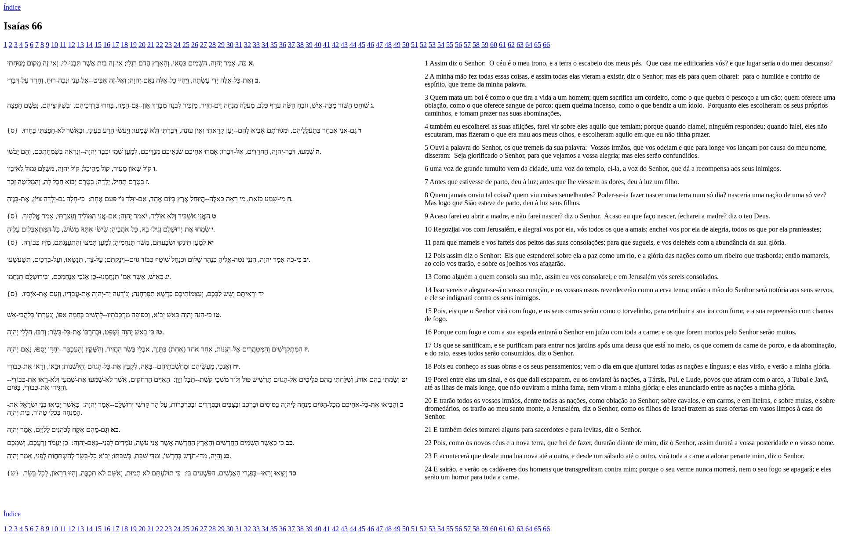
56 (458, 44)
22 (159, 44)
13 (80, 44)
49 (396, 44)
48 (388, 44)
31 (238, 44)
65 (537, 44)
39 (309, 44)
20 (142, 44)
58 (476, 44)
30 (229, 44)
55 (449, 44)
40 (317, 44)
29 (221, 44)
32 (247, 44)
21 (150, 44)
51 (414, 44)
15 (98, 44)
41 (326, 44)
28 (212, 44)
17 (115, 44)
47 (379, 44)
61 (502, 44)
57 (467, 44)
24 (177, 44)
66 (546, 44)
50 (405, 44)
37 (291, 44)
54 (440, 44)
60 (493, 44)
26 (194, 44)
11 (63, 44)
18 (124, 44)
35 (273, 44)
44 (353, 44)
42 (335, 44)
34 (265, 44)
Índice (12, 7)
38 (300, 44)
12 (71, 44)
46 (370, 44)
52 (423, 44)
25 (185, 44)
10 (54, 44)
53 (432, 44)
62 (511, 44)
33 (256, 44)
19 (133, 44)
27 (203, 44)
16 (106, 44)
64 (528, 44)
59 (484, 44)
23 (168, 44)
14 (89, 44)
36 (282, 44)
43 (344, 44)
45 (361, 44)
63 (520, 44)
